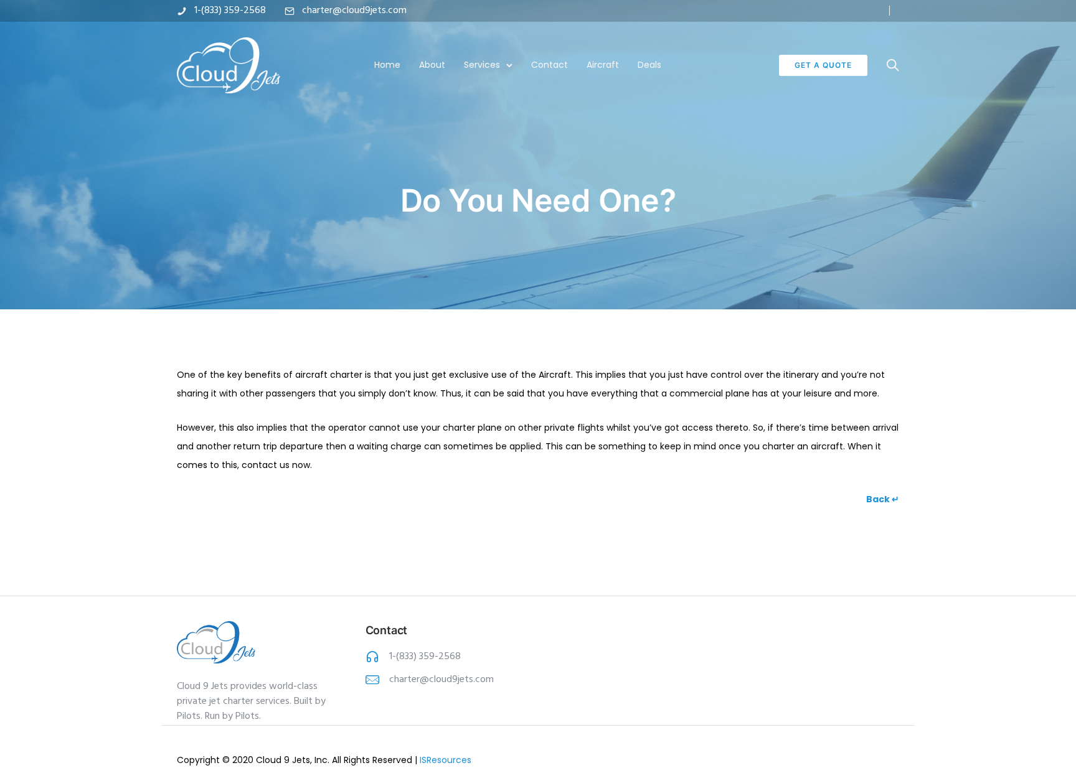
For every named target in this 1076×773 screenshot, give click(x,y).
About (432, 65)
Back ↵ (882, 499)
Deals (649, 65)
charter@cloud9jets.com (354, 10)
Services (482, 65)
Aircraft (603, 65)
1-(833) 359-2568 (230, 10)
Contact (549, 65)
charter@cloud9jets (431, 680)
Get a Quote (823, 65)
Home (387, 65)
